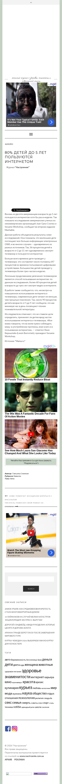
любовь (37, 688)
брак (40, 660)
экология (45, 707)
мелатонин (45, 688)
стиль (51, 703)
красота (29, 682)
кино (8, 682)
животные (45, 664)
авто (7, 659)
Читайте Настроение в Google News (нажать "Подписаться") (31, 461)
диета (16, 664)
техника (9, 707)
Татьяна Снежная (20, 473)
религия (39, 698)
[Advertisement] (31, 43)
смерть (26, 702)
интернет (37, 677)
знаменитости (17, 676)
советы (34, 703)
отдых (50, 693)
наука (27, 693)
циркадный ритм (27, 707)
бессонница (31, 660)
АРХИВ (8, 759)
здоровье (31, 670)
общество (39, 693)
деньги (47, 659)
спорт (45, 702)
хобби (17, 706)
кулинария (12, 688)
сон (40, 702)
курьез (25, 687)
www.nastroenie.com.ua (32, 756)
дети (12, 479)
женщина (31, 664)
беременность (18, 659)
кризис (40, 682)
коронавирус (17, 682)
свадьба (48, 698)
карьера (49, 677)
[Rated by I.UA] (18, 773)
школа (38, 707)
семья (16, 702)
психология (26, 698)
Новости (17, 476)
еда (22, 665)
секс (8, 702)
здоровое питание (13, 671)
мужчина (17, 693)
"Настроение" (22, 167)
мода (8, 693)
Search (31, 589)
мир (54, 688)
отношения (11, 697)
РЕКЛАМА (19, 759)
